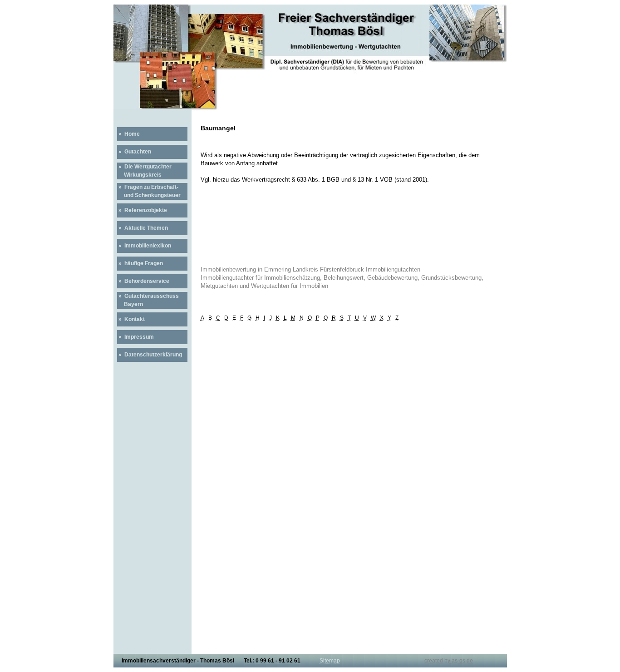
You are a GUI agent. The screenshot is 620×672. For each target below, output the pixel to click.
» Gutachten (134, 151)
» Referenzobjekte (142, 210)
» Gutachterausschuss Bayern (148, 300)
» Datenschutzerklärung (149, 354)
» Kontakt (131, 319)
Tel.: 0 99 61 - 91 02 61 (272, 660)
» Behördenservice (143, 281)
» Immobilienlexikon (144, 245)
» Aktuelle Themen (142, 228)
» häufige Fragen (140, 263)
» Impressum (135, 337)
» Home (128, 134)
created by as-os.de (448, 660)
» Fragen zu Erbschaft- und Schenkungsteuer (149, 191)
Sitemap (330, 660)
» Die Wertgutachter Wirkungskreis (144, 170)
